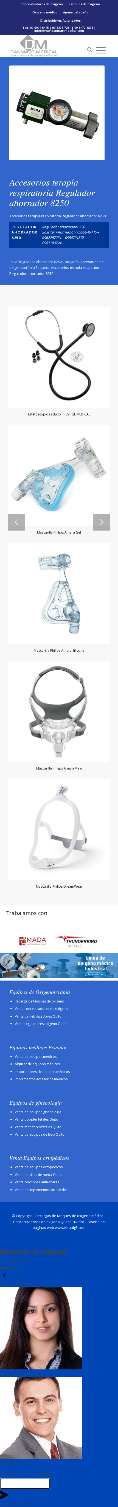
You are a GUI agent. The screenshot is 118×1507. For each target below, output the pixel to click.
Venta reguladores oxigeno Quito (41, 1023)
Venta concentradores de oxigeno (41, 1008)
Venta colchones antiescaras (37, 1182)
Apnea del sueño (75, 12)
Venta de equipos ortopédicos (39, 1167)
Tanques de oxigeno (84, 4)
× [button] (1, 1245)
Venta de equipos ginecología (38, 1112)
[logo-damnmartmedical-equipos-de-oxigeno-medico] (49, 46)
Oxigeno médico (44, 12)
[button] (4, 1278)
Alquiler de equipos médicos (37, 1064)
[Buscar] (88, 50)
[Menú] (100, 50)
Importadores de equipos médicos (42, 1071)
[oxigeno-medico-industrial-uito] (59, 965)
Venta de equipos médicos (36, 1056)
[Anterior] (16, 522)
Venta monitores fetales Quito (38, 1127)
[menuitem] (42, 4)
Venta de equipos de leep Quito (39, 1134)
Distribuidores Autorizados (60, 20)
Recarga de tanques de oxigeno (39, 1001)
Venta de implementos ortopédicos (42, 1189)
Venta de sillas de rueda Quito (38, 1174)
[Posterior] (101, 522)
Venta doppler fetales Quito (36, 1119)
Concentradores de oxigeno (42, 4)
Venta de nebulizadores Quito (38, 1016)
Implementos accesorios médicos (41, 1079)
